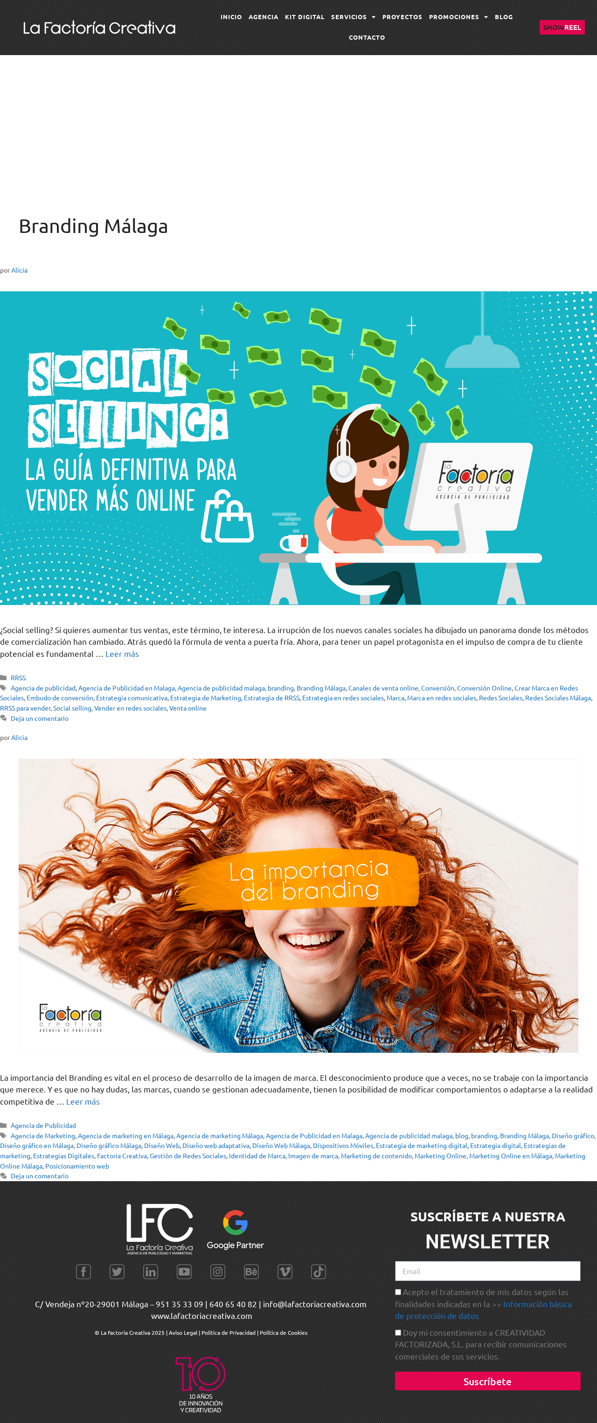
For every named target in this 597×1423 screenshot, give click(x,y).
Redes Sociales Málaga (558, 697)
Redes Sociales (500, 697)
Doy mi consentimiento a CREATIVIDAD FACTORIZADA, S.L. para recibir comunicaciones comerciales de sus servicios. (481, 1344)
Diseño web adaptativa (216, 1145)
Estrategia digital (495, 1145)
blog (461, 1135)
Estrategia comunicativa (131, 697)
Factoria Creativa (122, 1155)
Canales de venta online (383, 687)
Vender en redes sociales (130, 708)
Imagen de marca (313, 1155)
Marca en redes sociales (441, 697)
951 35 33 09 (179, 1304)
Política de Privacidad (228, 1332)
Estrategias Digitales (63, 1155)
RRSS (18, 677)
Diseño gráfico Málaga (108, 1145)
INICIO (231, 17)
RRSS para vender (25, 708)
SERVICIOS (349, 17)
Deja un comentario (40, 718)
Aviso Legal (184, 1332)
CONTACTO (367, 37)
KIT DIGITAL (305, 17)
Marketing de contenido (376, 1155)
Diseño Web (162, 1145)
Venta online (188, 708)
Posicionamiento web (77, 1166)
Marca (395, 697)
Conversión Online (484, 687)
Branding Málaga (321, 687)
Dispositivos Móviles (343, 1145)
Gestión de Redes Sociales (188, 1155)
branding (281, 687)
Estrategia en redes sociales (343, 697)
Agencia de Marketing (43, 1135)
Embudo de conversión (60, 697)
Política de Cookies (283, 1332)
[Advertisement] (298, 125)
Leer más (122, 653)
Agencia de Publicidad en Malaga (126, 687)
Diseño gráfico (573, 1135)
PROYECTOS (402, 17)
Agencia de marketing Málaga (219, 1135)
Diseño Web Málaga (281, 1145)
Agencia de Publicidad (43, 1125)
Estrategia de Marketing (205, 697)
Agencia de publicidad (43, 687)
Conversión (437, 687)
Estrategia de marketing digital (421, 1145)
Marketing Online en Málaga (510, 1155)
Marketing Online (440, 1155)
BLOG (504, 17)
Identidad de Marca (257, 1155)
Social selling (72, 708)
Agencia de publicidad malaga (221, 687)
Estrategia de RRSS (271, 697)
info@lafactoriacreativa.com (315, 1304)
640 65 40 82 (233, 1304)
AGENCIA (263, 17)
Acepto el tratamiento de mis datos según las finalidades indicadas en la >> (483, 1303)
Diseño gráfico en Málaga (37, 1145)
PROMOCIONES (454, 17)
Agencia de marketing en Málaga (126, 1135)
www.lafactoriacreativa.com (201, 1315)
